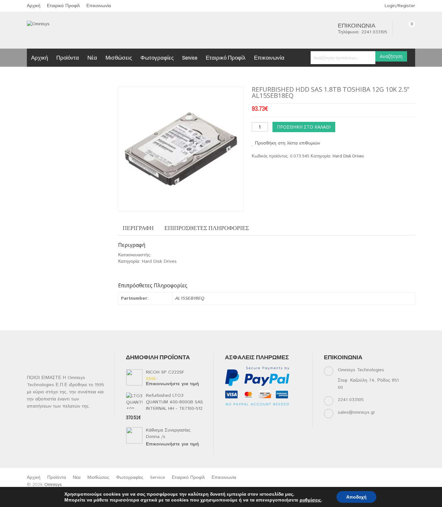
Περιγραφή (138, 228)
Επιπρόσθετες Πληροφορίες (206, 228)
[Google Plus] (242, 424)
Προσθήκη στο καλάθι (304, 127)
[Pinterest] (292, 415)
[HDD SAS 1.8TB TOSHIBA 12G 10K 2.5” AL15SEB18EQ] (180, 149)
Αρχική (33, 6)
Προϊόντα (67, 57)
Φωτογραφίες (157, 57)
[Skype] (229, 424)
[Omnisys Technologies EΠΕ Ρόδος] (38, 24)
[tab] (138, 228)
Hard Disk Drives (348, 156)
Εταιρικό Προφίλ (63, 6)
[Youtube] (279, 415)
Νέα (92, 57)
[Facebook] (229, 415)
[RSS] (267, 415)
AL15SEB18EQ (189, 298)
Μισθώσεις (118, 57)
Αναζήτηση (391, 56)
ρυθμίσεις (310, 499)
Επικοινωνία (98, 6)
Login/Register (399, 6)
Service (189, 57)
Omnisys (53, 484)
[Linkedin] (254, 415)
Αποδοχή (356, 497)
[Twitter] (242, 415)
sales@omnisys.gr (356, 412)
